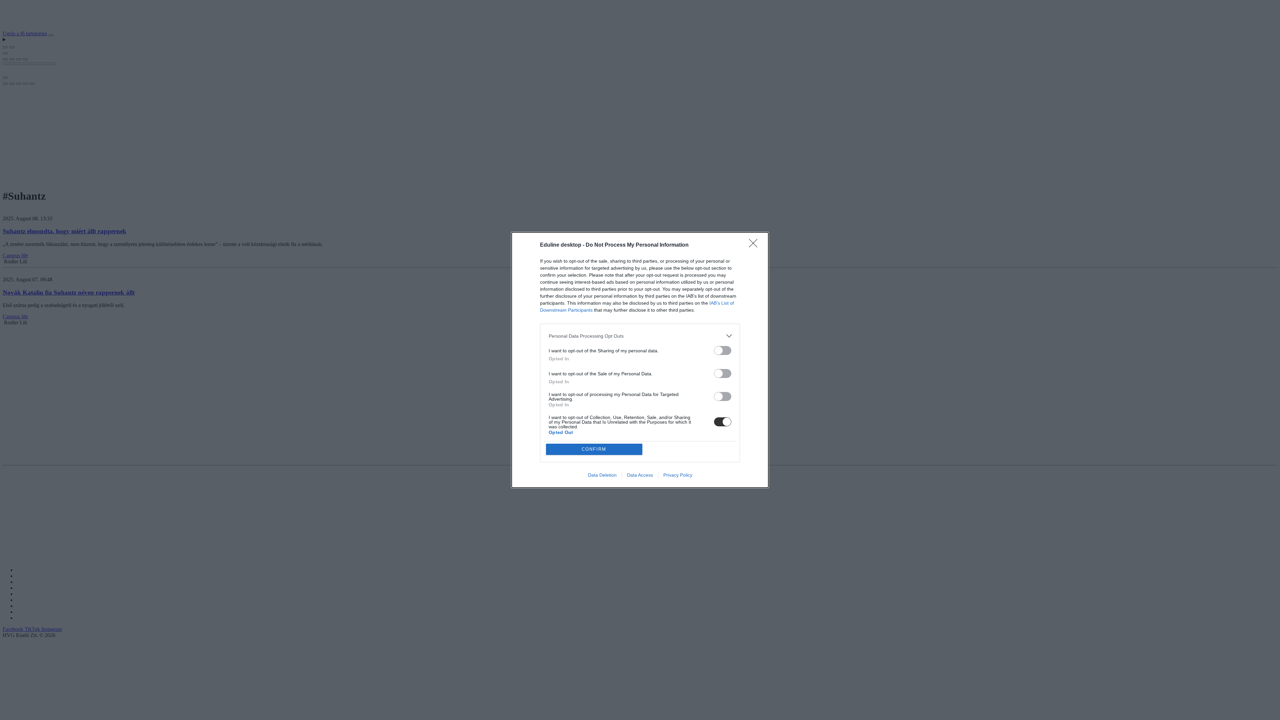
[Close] (755, 245)
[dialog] (640, 360)
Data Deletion (602, 475)
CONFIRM (594, 449)
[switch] (722, 350)
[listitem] (640, 335)
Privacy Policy (677, 475)
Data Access (640, 475)
